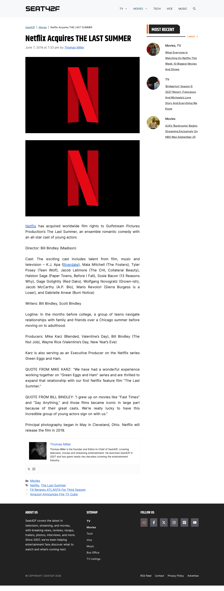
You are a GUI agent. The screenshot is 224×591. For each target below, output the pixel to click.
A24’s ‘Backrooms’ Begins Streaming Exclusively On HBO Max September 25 (181, 131)
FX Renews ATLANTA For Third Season (58, 489)
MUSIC (182, 8)
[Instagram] (33, 469)
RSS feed (145, 575)
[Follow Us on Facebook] (153, 522)
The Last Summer (53, 485)
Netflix (30, 226)
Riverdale (70, 264)
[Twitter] (28, 469)
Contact (159, 575)
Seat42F (30, 27)
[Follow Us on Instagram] (174, 522)
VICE (170, 8)
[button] (194, 9)
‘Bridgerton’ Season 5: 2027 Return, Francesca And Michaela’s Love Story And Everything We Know (181, 97)
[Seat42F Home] (144, 522)
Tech (90, 533)
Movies (43, 27)
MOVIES (138, 8)
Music (90, 546)
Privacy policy (176, 575)
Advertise (193, 575)
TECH (157, 8)
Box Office (93, 552)
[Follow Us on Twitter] (164, 522)
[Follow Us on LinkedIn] (184, 522)
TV (121, 8)
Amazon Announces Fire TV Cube (54, 494)
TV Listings (93, 559)
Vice (89, 540)
